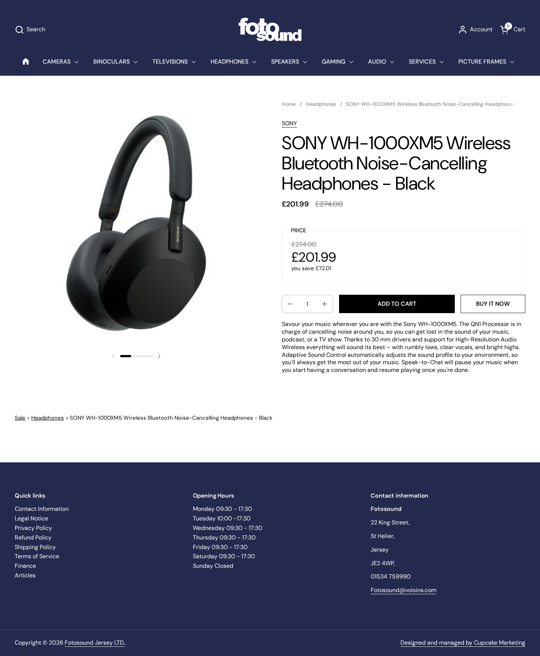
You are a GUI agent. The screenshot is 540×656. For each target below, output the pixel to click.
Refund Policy (33, 537)
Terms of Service (37, 556)
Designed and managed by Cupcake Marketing (462, 642)
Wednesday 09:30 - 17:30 (227, 528)
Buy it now (493, 304)
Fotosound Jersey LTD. (95, 642)
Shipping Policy (35, 547)
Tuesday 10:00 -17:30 (222, 518)
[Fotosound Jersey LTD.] (270, 29)
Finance (25, 566)
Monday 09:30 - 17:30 (222, 509)
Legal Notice (31, 518)
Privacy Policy (33, 528)
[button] (30, 29)
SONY (289, 123)
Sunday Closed (213, 566)
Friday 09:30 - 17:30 (220, 547)
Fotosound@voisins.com (403, 590)
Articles (25, 575)
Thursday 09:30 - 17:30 (224, 537)
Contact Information (42, 509)
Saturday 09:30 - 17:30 (224, 556)
